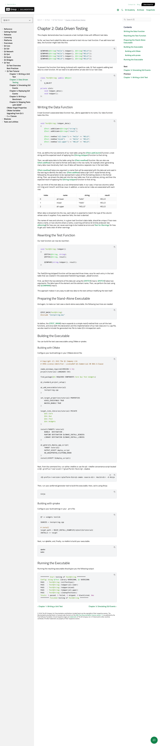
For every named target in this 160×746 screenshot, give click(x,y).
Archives (140, 9)
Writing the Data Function (134, 31)
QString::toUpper (81, 155)
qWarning (41, 225)
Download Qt (148, 4)
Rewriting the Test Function (135, 35)
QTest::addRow (43, 162)
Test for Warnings (102, 225)
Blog (138, 4)
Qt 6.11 (39, 20)
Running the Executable (133, 59)
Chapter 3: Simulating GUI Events (102, 606)
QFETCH (87, 280)
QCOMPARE (45, 285)
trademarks (73, 617)
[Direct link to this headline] (74, 107)
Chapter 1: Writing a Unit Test (51, 606)
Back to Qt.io (11, 4)
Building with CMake (133, 51)
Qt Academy (130, 9)
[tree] (17, 75)
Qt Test (47, 20)
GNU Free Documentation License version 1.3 (89, 615)
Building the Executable (133, 47)
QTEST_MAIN (54, 323)
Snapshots (150, 9)
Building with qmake (133, 55)
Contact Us (131, 4)
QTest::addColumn (93, 152)
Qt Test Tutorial (57, 20)
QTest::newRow (81, 160)
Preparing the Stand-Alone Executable (134, 41)
